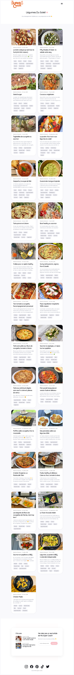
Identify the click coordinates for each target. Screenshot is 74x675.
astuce (57, 566)
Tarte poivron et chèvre (20, 223)
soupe (28, 194)
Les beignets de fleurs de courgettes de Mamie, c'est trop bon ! (23, 515)
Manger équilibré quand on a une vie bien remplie (29, 638)
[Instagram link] (26, 666)
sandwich (28, 108)
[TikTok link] (42, 666)
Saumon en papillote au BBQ (22, 555)
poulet (50, 150)
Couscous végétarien (47, 94)
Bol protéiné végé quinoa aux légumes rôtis (29, 645)
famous (56, 61)
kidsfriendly (21, 63)
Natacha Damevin (17, 47)
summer (28, 65)
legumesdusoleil (29, 63)
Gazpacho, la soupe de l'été (22, 181)
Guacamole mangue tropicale (50, 181)
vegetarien (21, 68)
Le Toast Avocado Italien (48, 513)
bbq (22, 566)
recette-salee (21, 65)
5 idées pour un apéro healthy (23, 264)
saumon (28, 150)
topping (42, 238)
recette (15, 65)
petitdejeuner (52, 192)
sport (48, 152)
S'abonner (54, 643)
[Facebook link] (31, 666)
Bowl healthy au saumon (48, 223)
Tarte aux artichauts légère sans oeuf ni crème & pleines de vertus (22, 390)
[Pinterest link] (37, 666)
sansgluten (43, 68)
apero (15, 61)
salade (54, 65)
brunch (19, 61)
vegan (15, 68)
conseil (24, 61)
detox (52, 61)
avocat (15, 103)
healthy (15, 63)
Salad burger (17, 94)
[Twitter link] (47, 666)
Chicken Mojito (18, 597)
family (29, 61)
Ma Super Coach (38, 670)
